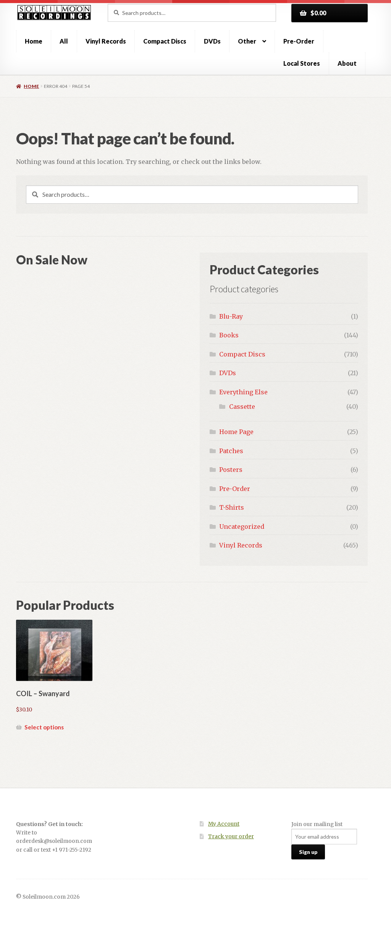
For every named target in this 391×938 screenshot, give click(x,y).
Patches (231, 451)
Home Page (236, 432)
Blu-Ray (231, 316)
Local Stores (301, 63)
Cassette (242, 406)
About (347, 63)
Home (33, 41)
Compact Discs (164, 41)
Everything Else (243, 392)
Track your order (231, 836)
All (64, 41)
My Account (223, 824)
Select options (44, 727)
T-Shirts (231, 507)
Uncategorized (241, 526)
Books (229, 335)
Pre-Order (298, 41)
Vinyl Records (106, 41)
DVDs (212, 41)
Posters (230, 469)
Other (247, 41)
